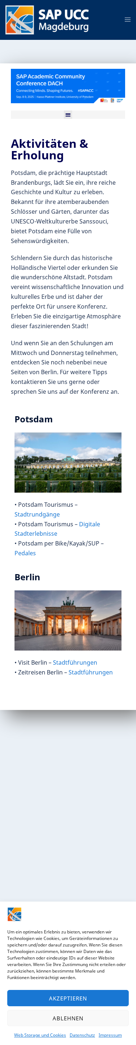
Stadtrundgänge (37, 514)
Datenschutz (82, 1035)
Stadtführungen (75, 662)
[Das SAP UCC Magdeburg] (49, 19)
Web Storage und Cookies (40, 1035)
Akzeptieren (68, 998)
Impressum (110, 1035)
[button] (68, 114)
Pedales (25, 553)
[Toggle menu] (128, 20)
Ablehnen (68, 1018)
